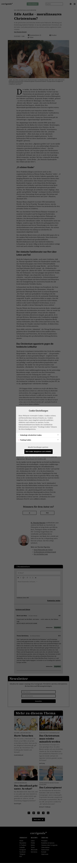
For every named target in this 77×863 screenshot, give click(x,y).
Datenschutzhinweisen (27, 425)
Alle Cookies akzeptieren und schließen (38, 451)
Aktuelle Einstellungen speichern (38, 447)
